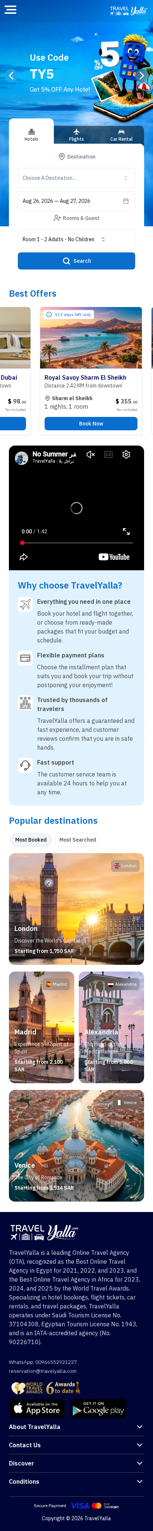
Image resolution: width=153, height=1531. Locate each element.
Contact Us (25, 1445)
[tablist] (76, 138)
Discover (21, 1463)
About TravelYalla (35, 1426)
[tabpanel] (76, 1027)
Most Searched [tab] (77, 839)
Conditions (24, 1481)
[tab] (31, 131)
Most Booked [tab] (31, 839)
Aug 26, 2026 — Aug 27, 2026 (56, 201)
